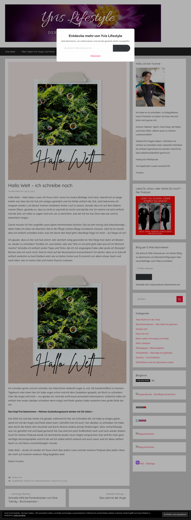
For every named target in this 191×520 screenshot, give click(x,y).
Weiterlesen (95, 56)
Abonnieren (121, 48)
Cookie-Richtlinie (19, 515)
